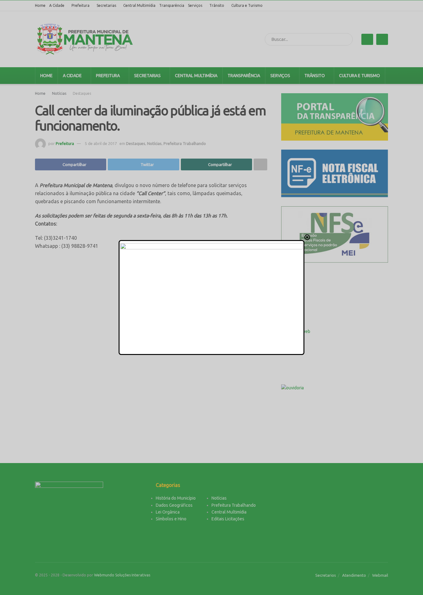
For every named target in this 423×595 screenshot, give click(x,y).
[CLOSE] (307, 237)
